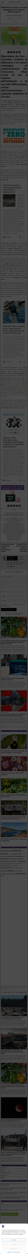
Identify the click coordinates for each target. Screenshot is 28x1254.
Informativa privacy (16, 1252)
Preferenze (14, 1248)
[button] (25, 1226)
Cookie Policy (9, 1252)
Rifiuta (14, 1244)
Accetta (14, 1240)
